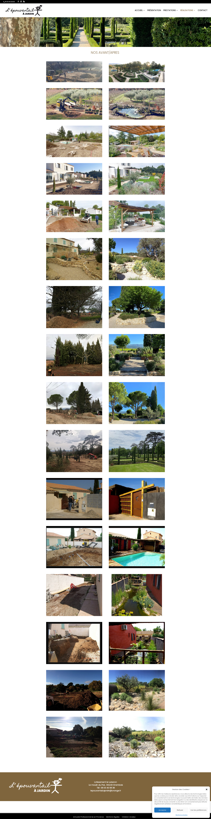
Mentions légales (112, 817)
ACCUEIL (139, 11)
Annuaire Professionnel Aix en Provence (88, 817)
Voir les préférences (198, 810)
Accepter (162, 810)
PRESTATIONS (169, 11)
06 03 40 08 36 (108, 787)
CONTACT (202, 11)
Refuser (180, 810)
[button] (207, 789)
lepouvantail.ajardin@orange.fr (105, 790)
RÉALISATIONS (186, 11)
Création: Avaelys (129, 817)
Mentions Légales (181, 815)
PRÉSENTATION (154, 11)
